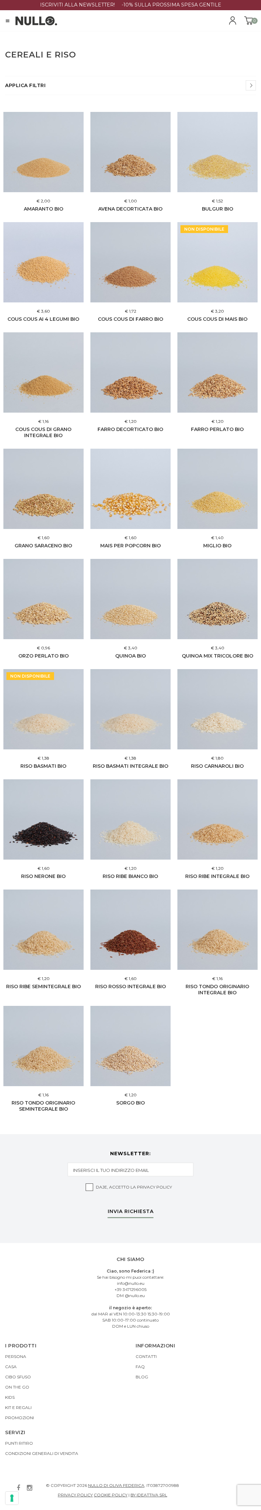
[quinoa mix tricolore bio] (217, 599)
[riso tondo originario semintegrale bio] (43, 1046)
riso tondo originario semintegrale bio (43, 1106)
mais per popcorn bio (130, 546)
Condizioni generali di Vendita (41, 1453)
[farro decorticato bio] (130, 372)
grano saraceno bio (43, 546)
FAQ (140, 1366)
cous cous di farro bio (130, 319)
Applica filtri (25, 85)
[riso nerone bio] (43, 819)
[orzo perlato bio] (43, 599)
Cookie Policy (110, 1494)
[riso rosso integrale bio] (130, 930)
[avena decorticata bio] (130, 152)
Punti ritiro (19, 1443)
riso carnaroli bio (217, 766)
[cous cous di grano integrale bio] (43, 372)
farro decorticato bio (130, 429)
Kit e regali (18, 1407)
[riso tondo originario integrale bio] (217, 930)
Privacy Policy (154, 1187)
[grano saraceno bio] (43, 489)
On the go (17, 1387)
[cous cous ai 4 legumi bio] (43, 262)
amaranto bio (43, 209)
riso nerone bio (43, 876)
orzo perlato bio (43, 656)
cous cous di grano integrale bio (43, 432)
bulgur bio (217, 209)
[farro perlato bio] (217, 372)
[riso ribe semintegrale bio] (43, 930)
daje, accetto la (134, 1187)
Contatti (146, 1356)
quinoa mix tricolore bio (217, 656)
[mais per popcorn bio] (130, 489)
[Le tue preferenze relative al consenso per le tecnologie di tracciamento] (11, 1498)
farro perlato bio (217, 429)
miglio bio (217, 546)
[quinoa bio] (130, 599)
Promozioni (19, 1417)
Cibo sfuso (18, 1376)
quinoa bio (130, 656)
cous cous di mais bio (217, 319)
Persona (15, 1356)
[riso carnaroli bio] (217, 709)
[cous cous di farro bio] (130, 262)
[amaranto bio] (43, 152)
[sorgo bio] (130, 1046)
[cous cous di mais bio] (217, 262)
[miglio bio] (217, 489)
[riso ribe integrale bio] (217, 819)
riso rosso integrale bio (130, 986)
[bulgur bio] (217, 152)
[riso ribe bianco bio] (130, 819)
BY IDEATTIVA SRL (148, 1494)
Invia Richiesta (131, 1211)
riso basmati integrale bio (130, 766)
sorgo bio (130, 1103)
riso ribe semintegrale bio (43, 986)
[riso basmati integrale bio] (130, 709)
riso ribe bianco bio (130, 876)
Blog (142, 1376)
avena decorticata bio (130, 209)
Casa (11, 1366)
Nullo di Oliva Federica (116, 1485)
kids (10, 1397)
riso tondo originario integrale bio (217, 989)
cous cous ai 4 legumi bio (43, 319)
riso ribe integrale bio (217, 876)
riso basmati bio (43, 766)
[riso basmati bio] (43, 709)
